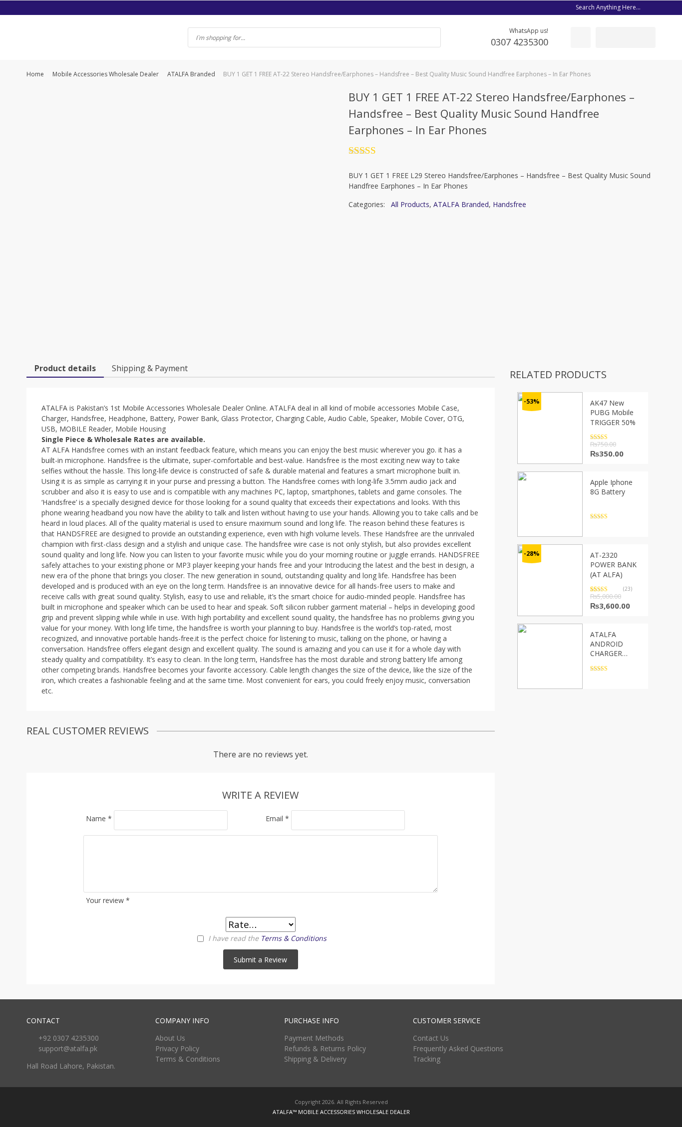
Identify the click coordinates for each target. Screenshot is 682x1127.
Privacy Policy (177, 1048)
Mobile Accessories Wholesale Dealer (105, 74)
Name (99, 818)
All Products (410, 204)
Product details (65, 368)
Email (277, 818)
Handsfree (509, 204)
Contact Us (431, 1038)
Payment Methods (314, 1038)
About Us (170, 1038)
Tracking (426, 1059)
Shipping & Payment (150, 368)
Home (35, 74)
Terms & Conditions (294, 938)
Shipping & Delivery (315, 1059)
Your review (108, 900)
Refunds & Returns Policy (325, 1048)
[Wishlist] (581, 37)
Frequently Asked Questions (458, 1048)
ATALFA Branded (191, 74)
